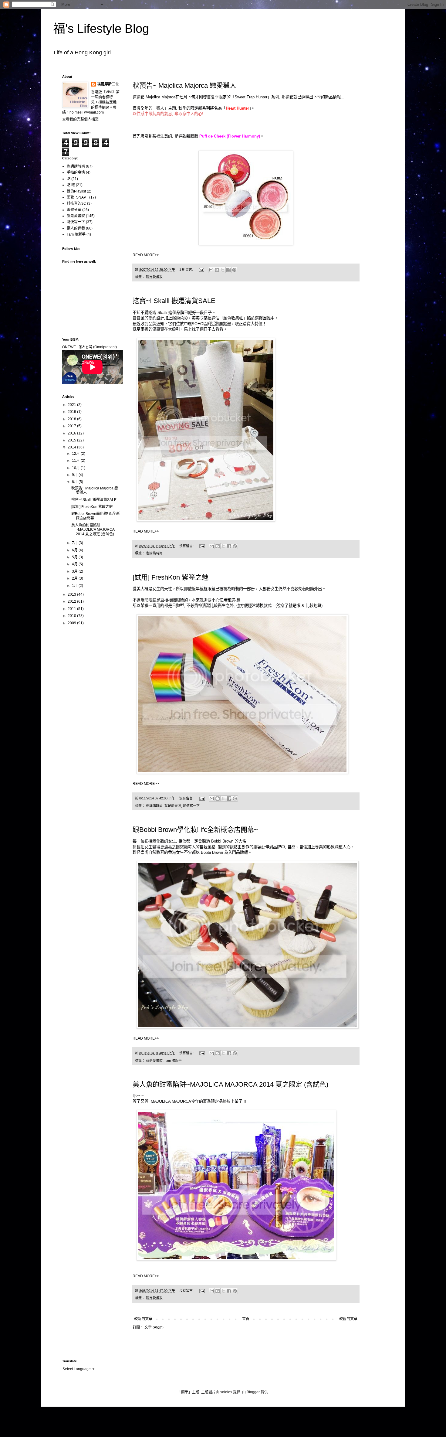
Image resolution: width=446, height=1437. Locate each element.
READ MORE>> (146, 255)
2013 (72, 594)
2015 (72, 440)
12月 (76, 453)
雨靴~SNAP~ (77, 197)
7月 (75, 543)
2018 (72, 419)
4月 (75, 564)
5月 (75, 557)
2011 (72, 609)
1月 (75, 586)
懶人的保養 (76, 228)
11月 (76, 460)
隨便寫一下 (191, 806)
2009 (72, 623)
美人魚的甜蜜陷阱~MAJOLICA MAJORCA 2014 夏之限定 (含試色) (230, 1084)
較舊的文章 (348, 1319)
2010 (72, 616)
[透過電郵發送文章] (201, 269)
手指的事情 (76, 172)
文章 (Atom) (154, 1327)
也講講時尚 (154, 553)
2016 (72, 433)
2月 (75, 578)
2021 (72, 405)
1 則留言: (186, 269)
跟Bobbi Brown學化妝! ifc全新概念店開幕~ (195, 829)
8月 (75, 482)
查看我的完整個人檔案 (80, 119)
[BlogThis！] (217, 270)
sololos (226, 1392)
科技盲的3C (76, 203)
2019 (72, 412)
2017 (72, 426)
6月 (75, 550)
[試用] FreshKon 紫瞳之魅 (170, 577)
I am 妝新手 (173, 1060)
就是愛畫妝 (154, 277)
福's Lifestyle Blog (101, 28)
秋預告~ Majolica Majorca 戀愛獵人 (184, 85)
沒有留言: (186, 546)
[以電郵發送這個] (211, 270)
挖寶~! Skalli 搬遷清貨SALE (174, 301)
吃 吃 (71, 185)
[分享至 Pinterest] (234, 270)
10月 (76, 468)
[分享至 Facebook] (228, 270)
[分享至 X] (223, 270)
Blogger (253, 1392)
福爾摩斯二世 (108, 84)
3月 (75, 571)
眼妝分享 (74, 210)
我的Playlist (76, 191)
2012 (72, 601)
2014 (72, 447)
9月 (75, 475)
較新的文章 (143, 1319)
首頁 (245, 1319)
